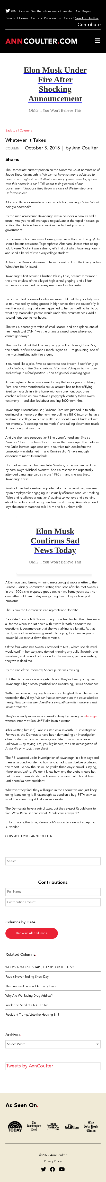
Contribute (89, 25)
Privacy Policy (53, 1161)
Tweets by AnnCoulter (29, 1066)
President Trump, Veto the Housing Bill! (32, 1014)
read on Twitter (87, 18)
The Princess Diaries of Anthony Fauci (30, 986)
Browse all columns (31, 933)
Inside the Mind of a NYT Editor (26, 1005)
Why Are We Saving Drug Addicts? (28, 995)
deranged (92, 716)
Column (12, 148)
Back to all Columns (18, 130)
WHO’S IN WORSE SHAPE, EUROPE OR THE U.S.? (39, 967)
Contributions (53, 882)
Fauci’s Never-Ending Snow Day (27, 976)
